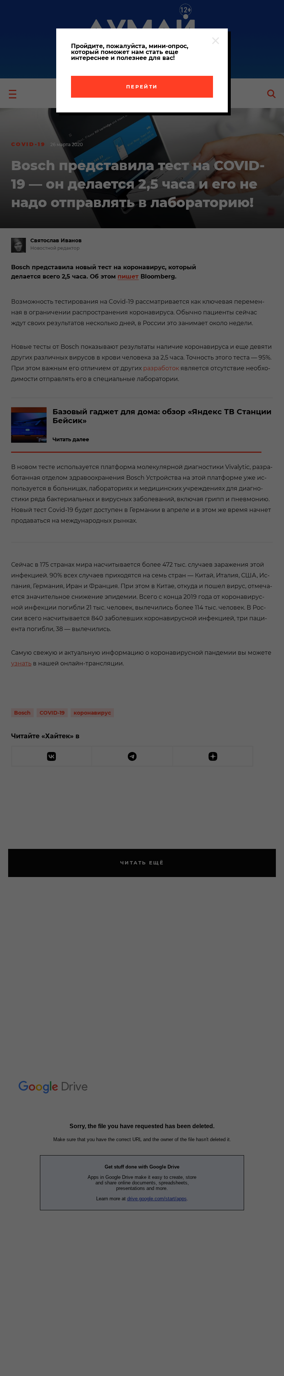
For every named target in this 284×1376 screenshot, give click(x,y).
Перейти (142, 87)
